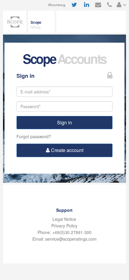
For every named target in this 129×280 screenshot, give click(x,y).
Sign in (64, 122)
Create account (66, 150)
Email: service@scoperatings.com (64, 239)
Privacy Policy (64, 226)
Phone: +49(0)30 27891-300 (65, 232)
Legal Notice (64, 219)
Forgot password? (33, 136)
